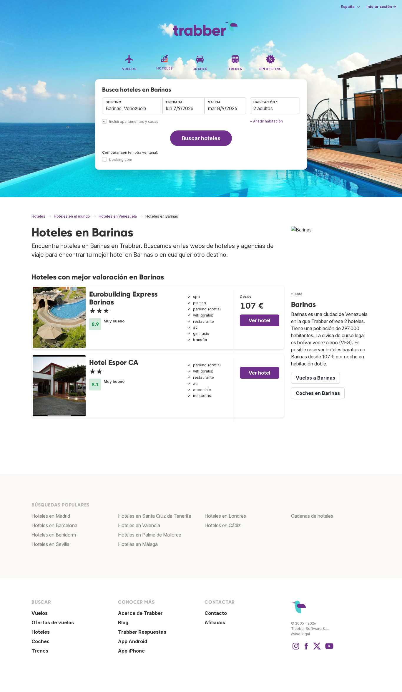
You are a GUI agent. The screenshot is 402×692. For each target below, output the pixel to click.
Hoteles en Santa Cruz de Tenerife (154, 516)
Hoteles (40, 632)
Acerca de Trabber (140, 613)
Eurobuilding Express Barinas (123, 298)
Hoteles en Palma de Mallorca (149, 535)
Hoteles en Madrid (50, 516)
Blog (123, 622)
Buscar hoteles (201, 138)
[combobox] (132, 105)
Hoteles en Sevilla (50, 544)
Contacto (216, 613)
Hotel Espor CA (113, 362)
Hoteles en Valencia (139, 525)
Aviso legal (300, 634)
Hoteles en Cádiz (223, 525)
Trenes (39, 651)
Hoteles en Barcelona (54, 525)
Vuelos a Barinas (315, 378)
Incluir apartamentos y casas (133, 122)
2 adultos (263, 108)
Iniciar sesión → (381, 6)
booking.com (120, 159)
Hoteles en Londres (225, 516)
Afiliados (215, 622)
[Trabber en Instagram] (295, 649)
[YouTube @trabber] (328, 649)
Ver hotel (259, 320)
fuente (297, 294)
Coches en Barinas (318, 393)
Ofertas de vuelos (52, 622)
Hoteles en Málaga (138, 544)
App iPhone (131, 651)
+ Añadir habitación (266, 121)
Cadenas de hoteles (312, 516)
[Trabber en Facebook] (306, 649)
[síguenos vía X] (317, 649)
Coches (40, 641)
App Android (132, 641)
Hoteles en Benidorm (53, 535)
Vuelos (39, 613)
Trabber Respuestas (142, 632)
